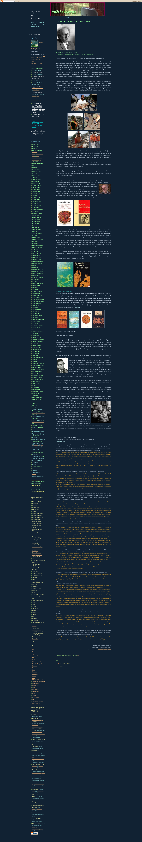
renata (33, 693)
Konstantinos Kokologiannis (38, 681)
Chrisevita (34, 666)
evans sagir (34, 674)
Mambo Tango (35, 683)
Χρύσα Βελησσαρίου (37, 662)
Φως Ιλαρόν (35, 659)
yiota (33, 699)
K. (32, 651)
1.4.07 (79, 655)
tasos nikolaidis (35, 697)
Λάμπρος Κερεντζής (36, 653)
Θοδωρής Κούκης (36, 649)
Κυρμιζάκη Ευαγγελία (37, 664)
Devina (33, 670)
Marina (33, 687)
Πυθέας (34, 658)
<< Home (60, 666)
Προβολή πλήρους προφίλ (37, 63)
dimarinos (34, 672)
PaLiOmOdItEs (35, 689)
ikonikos (34, 676)
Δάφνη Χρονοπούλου (37, 647)
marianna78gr (35, 685)
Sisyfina (34, 695)
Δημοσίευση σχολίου (64, 663)
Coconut (34, 668)
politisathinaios (35, 691)
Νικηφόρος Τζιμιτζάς (36, 655)
